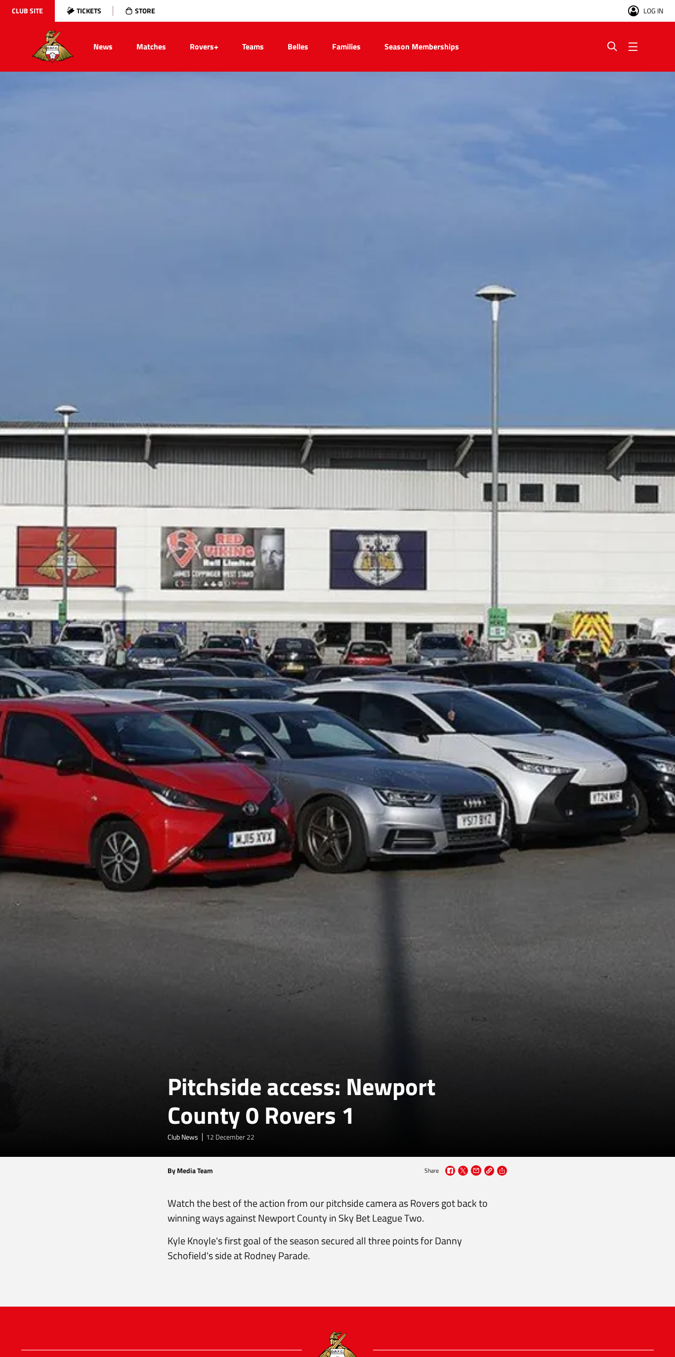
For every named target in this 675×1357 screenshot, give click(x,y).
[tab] (27, 11)
